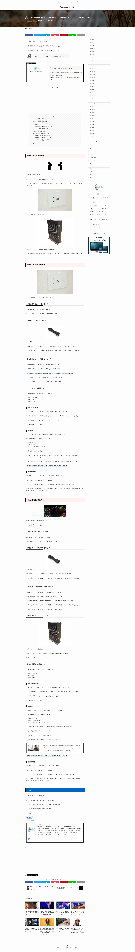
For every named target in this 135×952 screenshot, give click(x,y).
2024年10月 (92, 48)
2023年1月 (92, 101)
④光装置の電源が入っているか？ (42, 139)
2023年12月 (92, 71)
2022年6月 (92, 121)
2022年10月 (92, 109)
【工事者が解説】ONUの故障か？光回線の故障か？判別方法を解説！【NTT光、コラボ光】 (60, 746)
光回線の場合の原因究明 (39, 131)
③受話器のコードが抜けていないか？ (43, 126)
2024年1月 (92, 68)
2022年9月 (92, 112)
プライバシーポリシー (66, 947)
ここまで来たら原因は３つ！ (41, 128)
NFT (91, 154)
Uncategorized (93, 157)
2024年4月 (92, 60)
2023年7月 (92, 86)
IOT (90, 145)
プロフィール (75, 947)
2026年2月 (92, 39)
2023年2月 (92, 98)
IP (90, 148)
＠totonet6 (40, 71)
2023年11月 (92, 74)
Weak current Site (67, 7)
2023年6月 (92, 89)
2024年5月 (92, 57)
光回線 (28, 20)
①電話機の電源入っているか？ (42, 123)
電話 (91, 177)
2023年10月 (92, 77)
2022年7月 (92, 118)
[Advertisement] (55, 99)
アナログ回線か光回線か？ (40, 119)
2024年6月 (92, 54)
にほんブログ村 (30, 820)
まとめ (35, 143)
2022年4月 (92, 127)
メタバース (92, 160)
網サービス (35, 20)
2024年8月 (92, 51)
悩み (91, 166)
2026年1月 (92, 42)
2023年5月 (92, 92)
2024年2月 (92, 65)
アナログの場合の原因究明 (40, 121)
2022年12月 (92, 103)
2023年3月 (92, 95)
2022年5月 (92, 124)
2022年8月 (92, 115)
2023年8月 (92, 83)
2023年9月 (92, 80)
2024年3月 (92, 62)
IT (90, 151)
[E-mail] (29, 839)
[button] (77, 2)
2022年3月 (92, 130)
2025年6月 (92, 45)
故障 (31, 20)
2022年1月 (92, 136)
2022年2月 (92, 133)
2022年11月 (92, 106)
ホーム (58, 947)
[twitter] (99, 227)
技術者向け (92, 168)
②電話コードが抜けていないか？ (42, 124)
